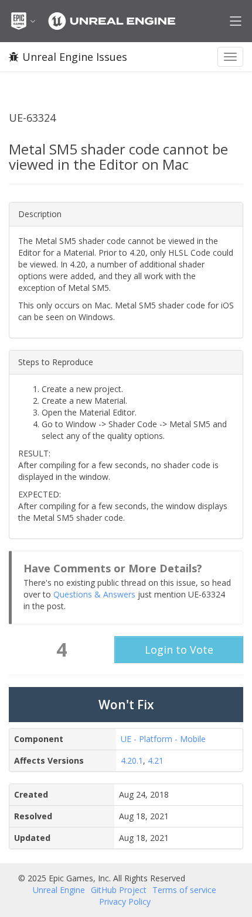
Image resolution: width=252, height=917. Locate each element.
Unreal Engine (59, 889)
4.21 (156, 760)
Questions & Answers (94, 594)
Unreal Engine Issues (74, 57)
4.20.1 (132, 760)
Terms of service (184, 889)
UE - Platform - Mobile (163, 738)
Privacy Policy (125, 901)
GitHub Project (119, 889)
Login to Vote (179, 650)
